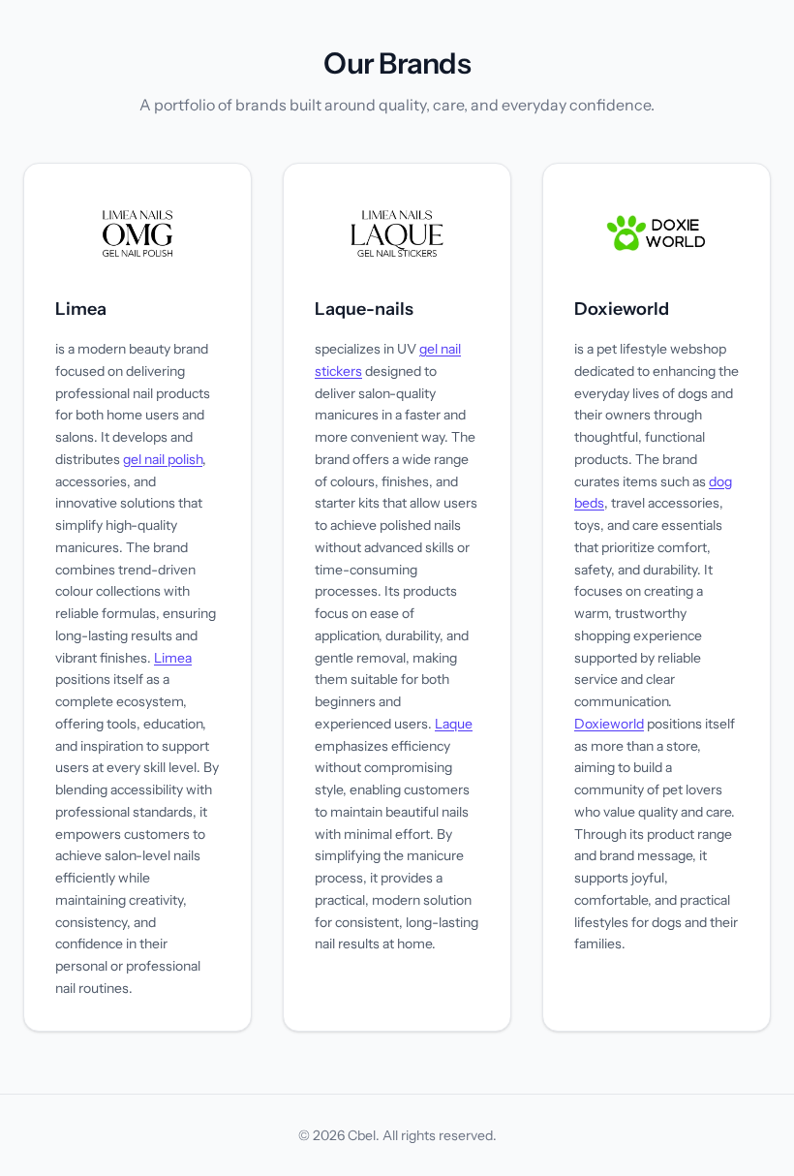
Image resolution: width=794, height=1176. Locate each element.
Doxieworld (621, 309)
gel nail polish (162, 459)
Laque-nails (364, 309)
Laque (454, 723)
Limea (81, 309)
